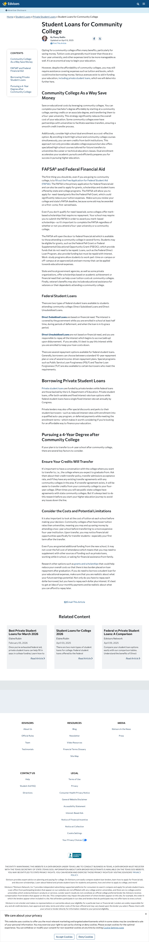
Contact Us (27, 773)
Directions (27, 792)
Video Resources (74, 742)
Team (27, 742)
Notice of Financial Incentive (74, 819)
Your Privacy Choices (72, 840)
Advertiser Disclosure (16, 10)
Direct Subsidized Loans (54, 317)
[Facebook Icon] (94, 39)
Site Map (74, 756)
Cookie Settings (74, 833)
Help (27, 779)
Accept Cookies (64, 936)
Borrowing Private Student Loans (20, 78)
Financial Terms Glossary (74, 749)
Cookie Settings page (113, 927)
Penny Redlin (59, 37)
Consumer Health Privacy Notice (75, 792)
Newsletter (74, 735)
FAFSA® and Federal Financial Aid (20, 69)
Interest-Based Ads (74, 813)
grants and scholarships (86, 563)
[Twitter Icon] (100, 39)
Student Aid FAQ (28, 786)
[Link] (74, 855)
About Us (27, 729)
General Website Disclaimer (74, 799)
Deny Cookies (86, 936)
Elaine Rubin (15, 638)
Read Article (37, 658)
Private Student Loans (44, 16)
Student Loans (23, 16)
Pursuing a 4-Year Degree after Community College (20, 89)
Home (10, 16)
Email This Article (75, 602)
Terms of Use (74, 779)
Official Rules (28, 735)
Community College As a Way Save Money (21, 60)
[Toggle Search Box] (138, 4)
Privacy (74, 786)
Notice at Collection (74, 826)
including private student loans (74, 78)
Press (121, 735)
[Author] (45, 38)
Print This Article (59, 43)
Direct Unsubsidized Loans (55, 334)
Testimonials (27, 749)
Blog (74, 729)
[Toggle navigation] (144, 4)
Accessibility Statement (74, 806)
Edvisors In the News (121, 729)
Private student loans (53, 388)
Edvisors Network (113, 638)
